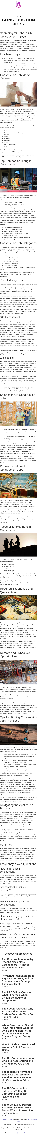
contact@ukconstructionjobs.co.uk (22, 1133)
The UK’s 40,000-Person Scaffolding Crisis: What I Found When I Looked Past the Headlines (18, 1108)
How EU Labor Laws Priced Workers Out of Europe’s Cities (18, 1047)
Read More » (5, 970)
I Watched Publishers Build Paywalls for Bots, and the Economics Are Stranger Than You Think (18, 979)
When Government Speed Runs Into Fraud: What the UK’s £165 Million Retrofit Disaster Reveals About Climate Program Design (17, 1031)
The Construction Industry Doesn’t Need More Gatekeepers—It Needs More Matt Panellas (17, 963)
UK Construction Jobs (6, 1119)
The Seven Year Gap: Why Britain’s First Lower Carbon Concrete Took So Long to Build (17, 1012)
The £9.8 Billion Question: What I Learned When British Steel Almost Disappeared (17, 996)
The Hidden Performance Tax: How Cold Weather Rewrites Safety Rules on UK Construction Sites (17, 1076)
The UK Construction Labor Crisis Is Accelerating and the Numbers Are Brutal (18, 1061)
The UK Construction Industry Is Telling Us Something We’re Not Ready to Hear (14, 1092)
